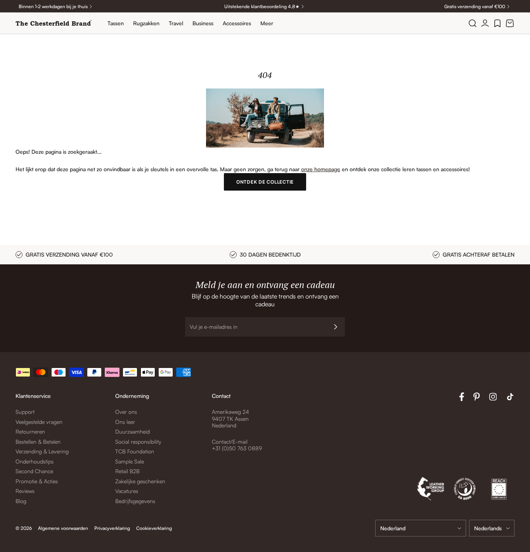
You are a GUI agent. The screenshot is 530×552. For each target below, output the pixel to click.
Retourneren (30, 431)
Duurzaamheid (132, 431)
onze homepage (320, 169)
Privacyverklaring (112, 528)
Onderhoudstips (35, 461)
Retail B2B (127, 471)
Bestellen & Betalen (38, 441)
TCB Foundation (134, 451)
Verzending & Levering (42, 451)
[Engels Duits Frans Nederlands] (491, 528)
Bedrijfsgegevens (135, 501)
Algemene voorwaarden (63, 528)
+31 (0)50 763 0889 (237, 448)
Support (25, 411)
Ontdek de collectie (265, 182)
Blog (21, 501)
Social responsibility (138, 441)
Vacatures (126, 491)
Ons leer (125, 421)
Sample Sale (129, 461)
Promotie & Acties (37, 481)
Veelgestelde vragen (39, 421)
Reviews (25, 491)
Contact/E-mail (230, 441)
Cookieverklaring (154, 528)
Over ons (126, 411)
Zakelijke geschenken (140, 481)
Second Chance (34, 471)
